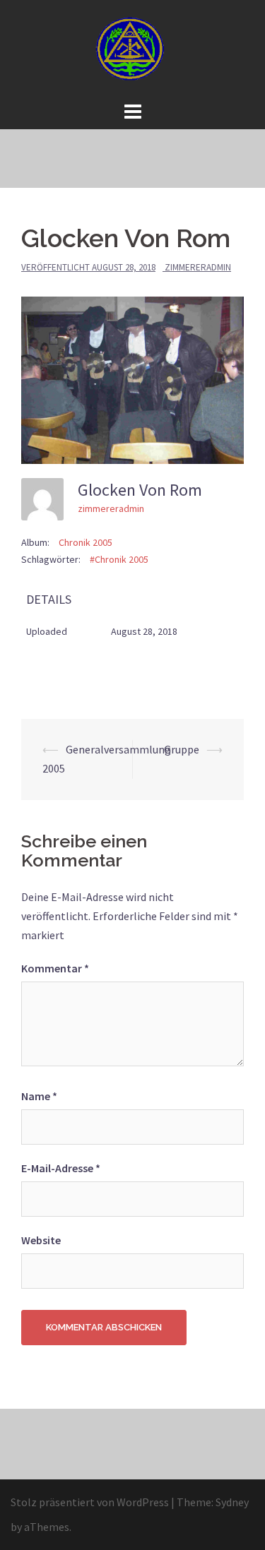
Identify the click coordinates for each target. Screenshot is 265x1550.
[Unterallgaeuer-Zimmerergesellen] (133, 48)
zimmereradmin (198, 267)
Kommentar (55, 968)
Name (39, 1096)
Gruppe (181, 749)
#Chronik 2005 (119, 559)
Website (41, 1240)
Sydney (232, 1502)
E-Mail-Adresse (60, 1168)
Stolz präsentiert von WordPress (90, 1502)
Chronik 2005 (85, 542)
